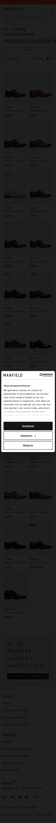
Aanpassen (26, 435)
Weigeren (28, 445)
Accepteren (28, 426)
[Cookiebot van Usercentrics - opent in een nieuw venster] (40, 375)
